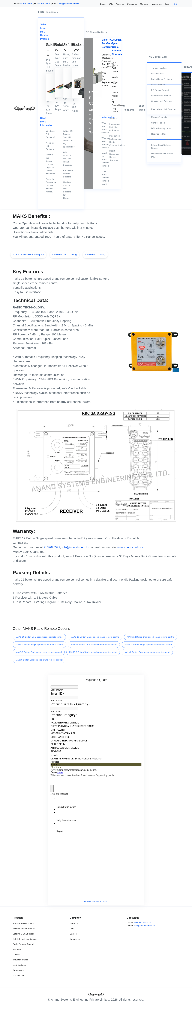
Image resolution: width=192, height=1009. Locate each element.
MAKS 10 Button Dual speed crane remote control (39, 637)
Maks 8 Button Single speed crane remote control (39, 660)
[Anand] (24, 108)
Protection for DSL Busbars (68, 173)
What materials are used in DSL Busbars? (67, 158)
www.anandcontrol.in (130, 547)
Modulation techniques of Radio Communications (111, 140)
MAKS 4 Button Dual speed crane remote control (94, 644)
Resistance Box (158, 134)
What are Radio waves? (104, 128)
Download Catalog (95, 254)
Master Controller (159, 117)
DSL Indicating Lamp (161, 128)
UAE (110, 4)
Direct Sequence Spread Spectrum (111, 155)
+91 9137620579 (142, 922)
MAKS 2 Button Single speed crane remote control (39, 644)
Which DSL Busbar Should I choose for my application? (69, 139)
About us (120, 4)
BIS (175, 4)
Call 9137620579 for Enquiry (28, 254)
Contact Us (75, 939)
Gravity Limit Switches (161, 101)
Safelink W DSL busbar (23, 928)
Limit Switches (158, 84)
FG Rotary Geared (160, 90)
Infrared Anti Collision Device (161, 146)
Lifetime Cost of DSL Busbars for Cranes (67, 190)
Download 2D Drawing (64, 254)
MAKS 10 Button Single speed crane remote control (94, 637)
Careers (144, 4)
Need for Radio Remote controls (104, 159)
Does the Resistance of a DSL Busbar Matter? (51, 185)
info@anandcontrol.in (69, 3)
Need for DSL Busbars (50, 146)
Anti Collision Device (160, 139)
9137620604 (44, 3)
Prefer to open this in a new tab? (96, 901)
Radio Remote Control (23, 944)
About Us (74, 923)
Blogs (102, 4)
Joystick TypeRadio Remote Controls (117, 47)
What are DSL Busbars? (50, 134)
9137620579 (26, 3)
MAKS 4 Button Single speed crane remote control (148, 644)
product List (18, 975)
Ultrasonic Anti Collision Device (162, 155)
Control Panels (158, 123)
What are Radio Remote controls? (104, 143)
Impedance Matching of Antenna (111, 127)
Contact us (132, 4)
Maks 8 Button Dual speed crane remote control (147, 652)
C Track (16, 954)
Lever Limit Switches (161, 95)
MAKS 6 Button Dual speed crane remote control (39, 652)
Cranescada (18, 970)
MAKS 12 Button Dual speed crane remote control (150, 637)
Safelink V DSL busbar (23, 934)
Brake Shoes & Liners (161, 79)
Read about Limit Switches (163, 109)
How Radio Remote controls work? (104, 177)
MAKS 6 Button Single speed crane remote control (93, 652)
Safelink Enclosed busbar (25, 939)
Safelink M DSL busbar (23, 923)
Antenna (111, 118)
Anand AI (17, 949)
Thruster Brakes (158, 68)
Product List (156, 4)
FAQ (167, 4)
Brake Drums (157, 73)
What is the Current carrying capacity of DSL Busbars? (50, 164)
